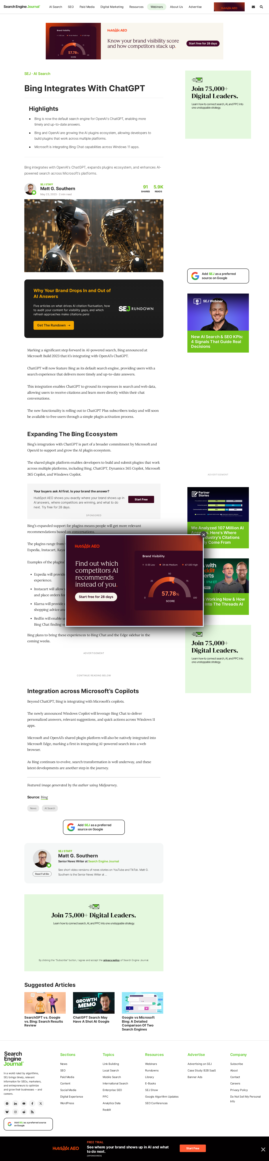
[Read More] (218, 504)
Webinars (157, 7)
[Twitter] (40, 1103)
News (33, 808)
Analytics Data (111, 1103)
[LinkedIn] (15, 1103)
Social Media (68, 1090)
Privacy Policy (239, 1090)
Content (65, 1083)
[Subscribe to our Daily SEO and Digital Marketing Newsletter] (253, 7)
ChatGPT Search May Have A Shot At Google (91, 1019)
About (234, 1070)
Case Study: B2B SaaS (202, 1070)
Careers (235, 1083)
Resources (136, 7)
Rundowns (151, 1070)
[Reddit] (23, 1112)
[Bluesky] (7, 1112)
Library (149, 1077)
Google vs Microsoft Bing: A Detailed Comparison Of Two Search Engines (138, 1023)
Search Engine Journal (103, 861)
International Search (115, 1083)
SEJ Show (151, 1090)
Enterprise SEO (112, 1090)
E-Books (150, 1083)
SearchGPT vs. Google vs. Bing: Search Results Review (43, 1021)
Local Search (111, 1070)
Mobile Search (112, 1077)
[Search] (261, 7)
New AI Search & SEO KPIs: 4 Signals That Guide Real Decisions (217, 341)
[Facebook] (32, 1103)
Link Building (111, 1064)
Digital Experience (71, 1096)
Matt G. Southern (57, 188)
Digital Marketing (112, 7)
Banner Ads (195, 1077)
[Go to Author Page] (30, 189)
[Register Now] (218, 312)
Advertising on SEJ (200, 1064)
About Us (176, 7)
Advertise (195, 7)
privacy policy (111, 960)
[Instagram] (15, 1112)
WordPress (67, 1103)
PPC (105, 1096)
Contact (235, 1077)
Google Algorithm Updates (161, 1096)
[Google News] (7, 1103)
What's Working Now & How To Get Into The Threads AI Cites (218, 604)
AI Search (55, 7)
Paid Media (87, 7)
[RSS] (32, 1112)
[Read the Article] (45, 1003)
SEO (71, 7)
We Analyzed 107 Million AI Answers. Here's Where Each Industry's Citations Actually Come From (217, 535)
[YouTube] (23, 1103)
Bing (44, 797)
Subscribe (236, 1064)
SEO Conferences (156, 1103)
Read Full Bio (42, 873)
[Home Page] (22, 7)
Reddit (107, 1109)
